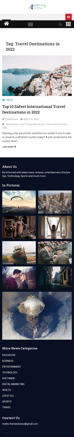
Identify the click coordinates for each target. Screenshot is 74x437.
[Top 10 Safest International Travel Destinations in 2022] (37, 75)
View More (8, 147)
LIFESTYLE (8, 395)
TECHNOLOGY (10, 372)
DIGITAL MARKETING (13, 384)
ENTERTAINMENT (11, 366)
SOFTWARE (8, 378)
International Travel (15, 124)
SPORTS (7, 401)
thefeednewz (11, 119)
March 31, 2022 (31, 119)
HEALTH (6, 390)
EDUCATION (8, 355)
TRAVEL (9, 100)
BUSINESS (7, 361)
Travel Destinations (35, 124)
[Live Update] (68, 17)
